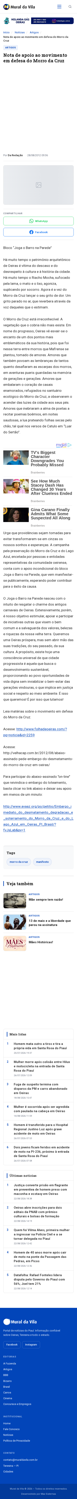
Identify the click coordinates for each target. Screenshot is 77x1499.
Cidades (8, 1471)
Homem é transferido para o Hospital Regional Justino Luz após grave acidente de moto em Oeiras (41, 1129)
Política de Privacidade (16, 1440)
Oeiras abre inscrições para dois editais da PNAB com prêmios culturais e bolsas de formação (38, 1212)
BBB (5, 1375)
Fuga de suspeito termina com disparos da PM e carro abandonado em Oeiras (40, 1089)
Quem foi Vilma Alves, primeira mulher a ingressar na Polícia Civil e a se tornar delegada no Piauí (42, 1234)
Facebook (11, 1344)
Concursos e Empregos (17, 1404)
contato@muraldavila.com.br (20, 1459)
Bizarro (7, 1381)
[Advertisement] (38, 106)
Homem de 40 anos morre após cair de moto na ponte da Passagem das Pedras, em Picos (40, 1257)
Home (6, 1423)
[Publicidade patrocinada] (38, 20)
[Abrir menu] (59, 6)
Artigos (34, 32)
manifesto (42, 861)
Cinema (7, 1398)
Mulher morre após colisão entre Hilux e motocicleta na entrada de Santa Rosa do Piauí (42, 1066)
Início (6, 32)
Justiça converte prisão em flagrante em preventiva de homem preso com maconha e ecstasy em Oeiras (41, 1189)
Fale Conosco (11, 1429)
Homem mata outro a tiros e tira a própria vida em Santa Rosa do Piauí (40, 1046)
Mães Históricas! (41, 942)
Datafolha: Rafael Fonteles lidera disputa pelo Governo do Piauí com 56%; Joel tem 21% (39, 1279)
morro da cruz (19, 861)
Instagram (31, 1344)
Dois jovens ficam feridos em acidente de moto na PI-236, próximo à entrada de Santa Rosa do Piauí (42, 1151)
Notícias (20, 32)
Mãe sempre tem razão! (46, 899)
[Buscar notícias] (70, 6)
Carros (7, 1392)
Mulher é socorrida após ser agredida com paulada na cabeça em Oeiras (41, 1109)
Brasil (6, 1386)
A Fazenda (9, 1363)
